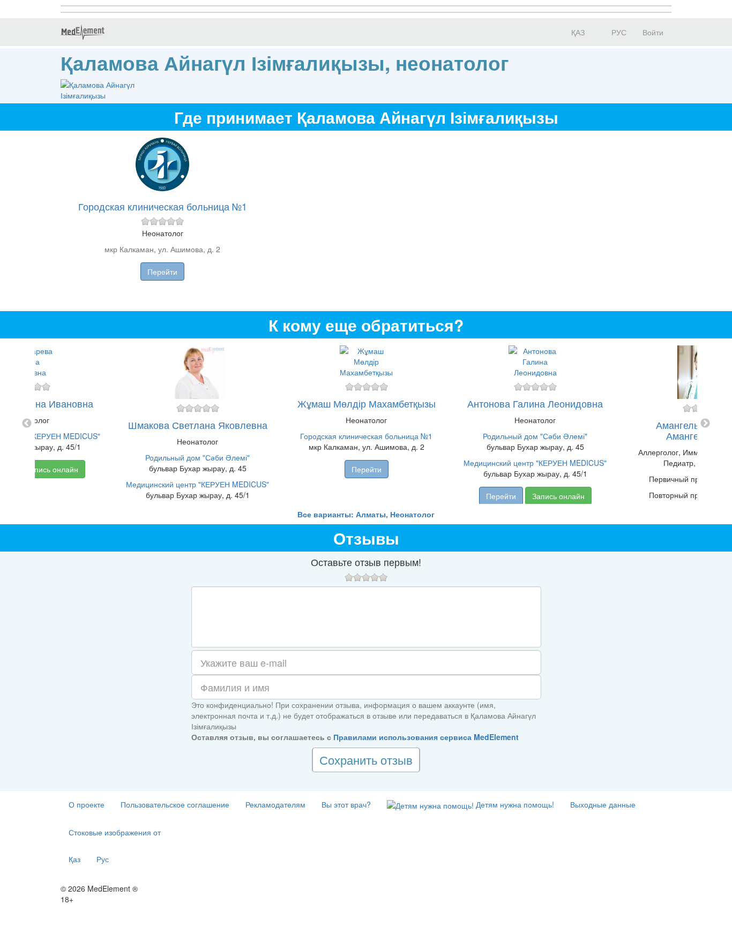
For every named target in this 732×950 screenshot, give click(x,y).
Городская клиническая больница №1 (162, 206)
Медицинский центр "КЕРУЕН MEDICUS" (197, 484)
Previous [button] (26, 423)
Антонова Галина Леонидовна (535, 403)
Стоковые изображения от (115, 832)
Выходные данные (603, 804)
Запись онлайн (52, 469)
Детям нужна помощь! (514, 804)
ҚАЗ (577, 32)
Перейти (162, 271)
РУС (617, 32)
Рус (102, 859)
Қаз (74, 859)
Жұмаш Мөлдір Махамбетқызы (366, 403)
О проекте (86, 804)
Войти (653, 32)
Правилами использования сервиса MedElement (426, 737)
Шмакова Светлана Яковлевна (197, 425)
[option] (366, 423)
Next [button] (705, 423)
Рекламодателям (275, 804)
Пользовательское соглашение (175, 804)
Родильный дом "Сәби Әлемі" (197, 457)
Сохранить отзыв (366, 759)
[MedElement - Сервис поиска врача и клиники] (83, 32)
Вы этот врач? (346, 804)
